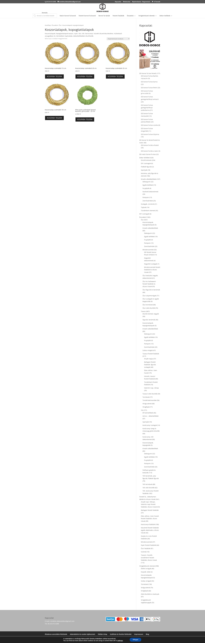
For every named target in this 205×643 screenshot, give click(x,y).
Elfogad (135, 640)
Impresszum (138, 634)
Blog (147, 634)
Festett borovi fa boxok (87, 16)
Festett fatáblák (118, 16)
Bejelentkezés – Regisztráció (141, 2)
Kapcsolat (118, 2)
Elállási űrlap (102, 634)
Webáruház (126, 2)
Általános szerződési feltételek (56, 634)
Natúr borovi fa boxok (68, 16)
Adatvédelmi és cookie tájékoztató (82, 634)
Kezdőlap (48, 25)
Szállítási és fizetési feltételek (120, 634)
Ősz (60, 25)
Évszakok (130, 16)
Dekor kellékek (165, 16)
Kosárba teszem (54, 76)
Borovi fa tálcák (104, 16)
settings (120, 641)
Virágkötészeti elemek (146, 16)
